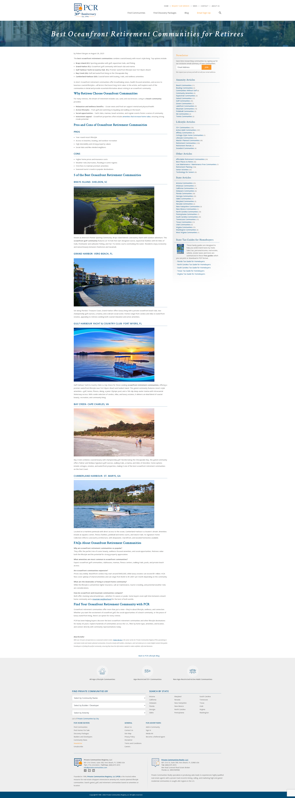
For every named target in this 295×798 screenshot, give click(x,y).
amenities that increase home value (136, 116)
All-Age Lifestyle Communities (102, 679)
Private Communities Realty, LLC (174, 760)
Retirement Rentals (184, 145)
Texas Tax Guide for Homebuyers (190, 271)
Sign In (148, 730)
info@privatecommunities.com (95, 767)
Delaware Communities (185, 191)
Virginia (202, 709)
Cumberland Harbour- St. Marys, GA (97, 475)
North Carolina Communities (187, 211)
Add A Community (153, 727)
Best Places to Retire (184, 162)
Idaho (151, 713)
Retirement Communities (186, 143)
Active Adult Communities (186, 130)
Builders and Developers (83, 737)
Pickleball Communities (185, 111)
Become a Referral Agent (155, 737)
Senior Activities (182, 169)
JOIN (206, 67)
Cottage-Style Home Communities (189, 135)
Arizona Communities (184, 183)
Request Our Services (180, 6)
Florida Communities (184, 193)
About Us (216, 6)
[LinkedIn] (93, 770)
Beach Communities (184, 85)
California (152, 700)
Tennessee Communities (186, 219)
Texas (202, 703)
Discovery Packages (81, 733)
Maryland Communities (185, 201)
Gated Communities (184, 98)
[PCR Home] (79, 762)
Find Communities (136, 12)
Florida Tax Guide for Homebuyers (191, 261)
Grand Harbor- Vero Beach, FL (93, 253)
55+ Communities (183, 127)
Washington (204, 713)
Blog (187, 12)
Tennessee (204, 700)
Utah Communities (183, 224)
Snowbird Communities (185, 148)
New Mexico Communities (186, 209)
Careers (127, 746)
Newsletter (78, 743)
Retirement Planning (184, 167)
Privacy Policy (130, 737)
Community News (80, 740)
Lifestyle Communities (185, 138)
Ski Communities (182, 114)
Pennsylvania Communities (186, 214)
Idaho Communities (184, 198)
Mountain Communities (185, 108)
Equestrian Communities (186, 95)
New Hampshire (180, 703)
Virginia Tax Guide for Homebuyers (191, 274)
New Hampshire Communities (188, 206)
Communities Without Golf (186, 90)
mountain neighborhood (102, 599)
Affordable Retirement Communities (190, 159)
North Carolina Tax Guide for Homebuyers (194, 264)
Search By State (159, 691)
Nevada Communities (184, 204)
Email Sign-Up (204, 12)
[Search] (219, 12)
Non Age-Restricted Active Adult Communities (192, 679)
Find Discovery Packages (164, 12)
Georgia (152, 709)
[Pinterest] (89, 770)
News (195, 6)
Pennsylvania (179, 713)
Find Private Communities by (90, 691)
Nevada (177, 700)
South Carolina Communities (187, 217)
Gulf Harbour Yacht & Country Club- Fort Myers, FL (108, 323)
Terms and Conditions (133, 743)
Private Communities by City (88, 719)
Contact (204, 6)
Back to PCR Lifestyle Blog (149, 656)
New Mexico (179, 706)
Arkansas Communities (185, 186)
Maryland (177, 696)
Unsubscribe (78, 746)
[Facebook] (85, 770)
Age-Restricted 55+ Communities (148, 674)
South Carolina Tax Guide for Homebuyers (194, 267)
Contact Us (129, 730)
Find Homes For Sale (82, 730)
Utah (201, 706)
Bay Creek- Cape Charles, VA (91, 404)
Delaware (152, 703)
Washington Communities (186, 230)
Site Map (128, 733)
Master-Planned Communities (188, 140)
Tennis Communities (184, 116)
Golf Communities (183, 101)
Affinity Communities (184, 132)
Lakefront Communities (185, 106)
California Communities (185, 188)
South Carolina (205, 696)
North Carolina (179, 709)
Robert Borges (117, 640)
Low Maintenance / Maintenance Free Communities (196, 164)
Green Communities (184, 103)
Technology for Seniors (185, 172)
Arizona (152, 696)
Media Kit (149, 733)
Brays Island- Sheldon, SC (90, 181)
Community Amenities (185, 93)
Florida (151, 706)
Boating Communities (184, 88)
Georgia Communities (184, 196)
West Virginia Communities (187, 232)
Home (166, 6)
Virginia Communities (184, 227)
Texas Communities (184, 222)
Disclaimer (128, 740)
